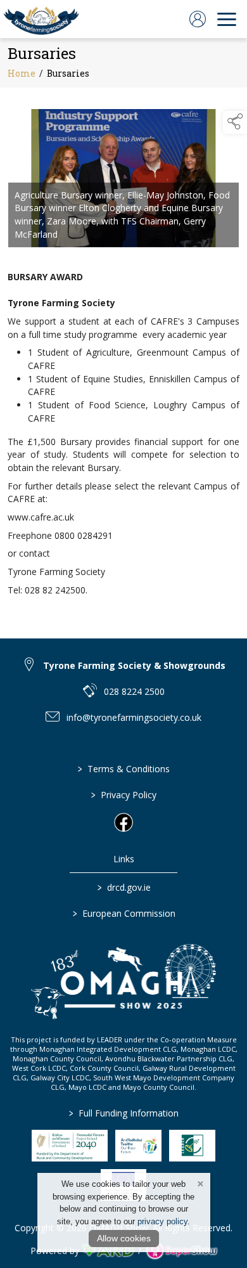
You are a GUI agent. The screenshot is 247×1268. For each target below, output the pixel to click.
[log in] (197, 19)
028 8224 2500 (134, 691)
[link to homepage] (41, 19)
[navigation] (226, 19)
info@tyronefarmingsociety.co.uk (133, 717)
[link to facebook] (123, 822)
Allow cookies (124, 1238)
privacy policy (162, 1221)
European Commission (123, 913)
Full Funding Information (124, 1113)
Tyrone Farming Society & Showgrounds (134, 665)
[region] (123, 355)
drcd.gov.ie (123, 887)
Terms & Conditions (124, 768)
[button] (235, 122)
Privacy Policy (123, 794)
